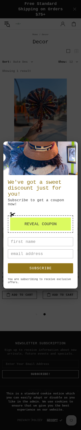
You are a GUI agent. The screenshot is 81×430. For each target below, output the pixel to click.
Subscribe (40, 268)
